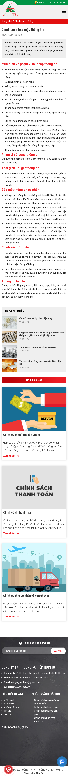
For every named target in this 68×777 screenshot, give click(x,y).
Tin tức (8, 710)
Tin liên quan (34, 380)
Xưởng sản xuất (12, 707)
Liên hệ (7, 714)
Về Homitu (9, 700)
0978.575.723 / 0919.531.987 (51, 2)
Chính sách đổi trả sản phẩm (21, 434)
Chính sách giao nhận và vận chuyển (26, 595)
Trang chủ (7, 21)
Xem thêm (9, 455)
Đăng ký (58, 651)
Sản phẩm (9, 703)
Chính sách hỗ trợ (24, 21)
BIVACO (39, 773)
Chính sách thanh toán (17, 512)
